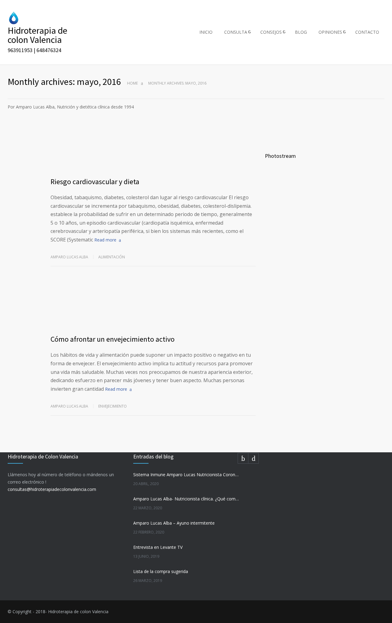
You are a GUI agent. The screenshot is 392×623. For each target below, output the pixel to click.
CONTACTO (367, 32)
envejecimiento (112, 406)
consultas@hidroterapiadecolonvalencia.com (52, 489)
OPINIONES (330, 32)
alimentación (111, 257)
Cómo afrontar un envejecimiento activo (113, 339)
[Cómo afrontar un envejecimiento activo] (153, 305)
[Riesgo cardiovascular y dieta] (153, 147)
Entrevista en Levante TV (158, 547)
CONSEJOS (271, 32)
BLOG (301, 32)
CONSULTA (235, 32)
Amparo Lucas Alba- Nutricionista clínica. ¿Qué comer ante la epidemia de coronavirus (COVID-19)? (186, 499)
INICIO (206, 32)
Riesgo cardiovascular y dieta (95, 181)
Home (132, 83)
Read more (105, 240)
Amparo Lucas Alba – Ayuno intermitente (174, 523)
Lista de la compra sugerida (160, 571)
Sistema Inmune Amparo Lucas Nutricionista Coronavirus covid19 (186, 474)
